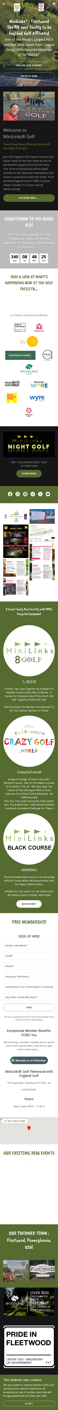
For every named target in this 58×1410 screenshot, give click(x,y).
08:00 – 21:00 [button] (35, 1106)
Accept (29, 1403)
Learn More (29, 473)
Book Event (29, 904)
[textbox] (29, 945)
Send (29, 1007)
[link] (29, 4)
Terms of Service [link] (31, 1020)
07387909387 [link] (29, 1089)
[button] (5, 3)
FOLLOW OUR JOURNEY (29, 65)
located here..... (29, 198)
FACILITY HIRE (29, 76)
